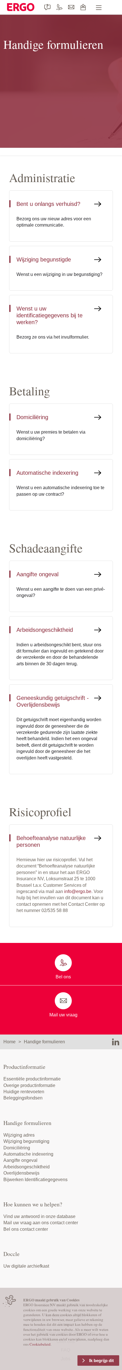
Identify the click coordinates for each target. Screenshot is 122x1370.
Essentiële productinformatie (32, 1078)
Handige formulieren (44, 1041)
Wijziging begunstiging (26, 1141)
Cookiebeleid (40, 1344)
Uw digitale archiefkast (26, 1266)
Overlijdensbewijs (21, 1173)
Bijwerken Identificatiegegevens (35, 1179)
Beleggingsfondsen (23, 1097)
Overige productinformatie (29, 1085)
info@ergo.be (77, 891)
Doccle (11, 1254)
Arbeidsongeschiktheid (26, 1166)
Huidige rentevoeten (23, 1091)
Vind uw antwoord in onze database (39, 1216)
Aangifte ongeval (20, 1160)
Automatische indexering (28, 1154)
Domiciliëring (16, 1147)
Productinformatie (24, 1067)
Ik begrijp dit (101, 1360)
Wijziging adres (19, 1135)
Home (9, 1041)
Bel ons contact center (25, 1229)
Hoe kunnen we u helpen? (32, 1204)
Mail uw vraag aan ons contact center (40, 1222)
